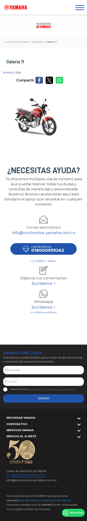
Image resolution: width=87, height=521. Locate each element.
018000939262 (26, 476)
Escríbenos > (44, 283)
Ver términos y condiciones (37, 500)
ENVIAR (43, 398)
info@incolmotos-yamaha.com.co (43, 233)
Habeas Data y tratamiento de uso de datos (51, 389)
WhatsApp (76, 513)
